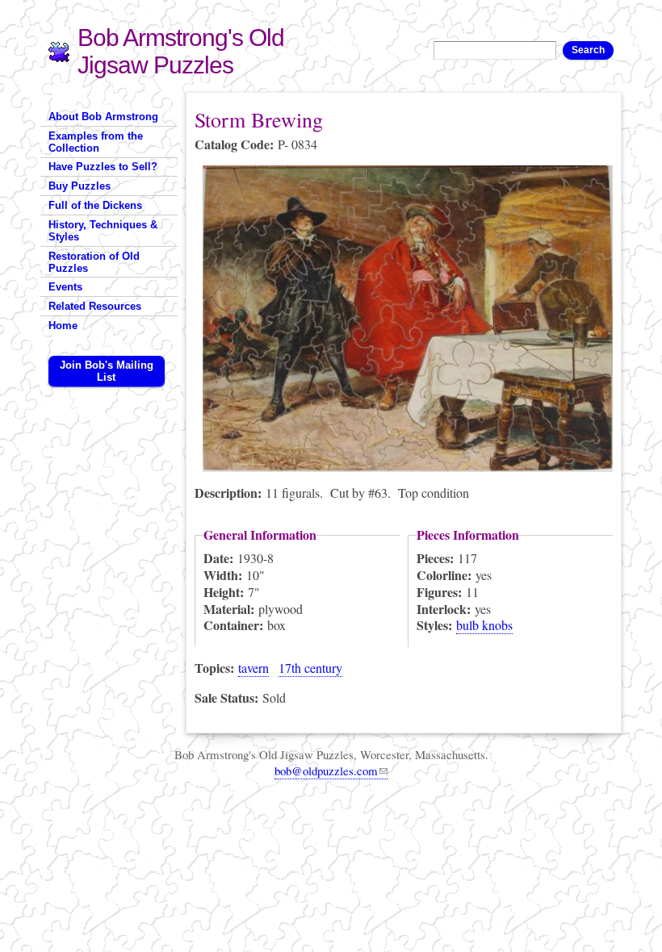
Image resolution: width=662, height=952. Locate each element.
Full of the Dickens (95, 205)
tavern (253, 667)
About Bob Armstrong (103, 117)
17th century (310, 667)
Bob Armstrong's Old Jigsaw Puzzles (181, 51)
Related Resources (94, 306)
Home (63, 325)
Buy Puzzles (79, 186)
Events (65, 287)
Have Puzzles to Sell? (102, 167)
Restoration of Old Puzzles (94, 262)
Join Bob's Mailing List (106, 371)
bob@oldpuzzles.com (326, 770)
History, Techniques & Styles (102, 231)
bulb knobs (484, 624)
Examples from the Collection (95, 142)
